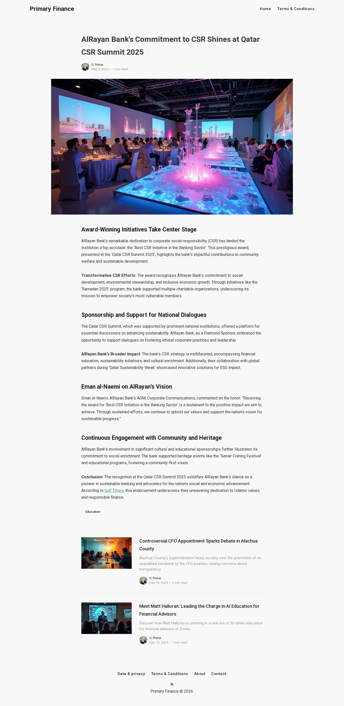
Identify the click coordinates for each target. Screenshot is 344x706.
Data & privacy (131, 674)
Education (92, 512)
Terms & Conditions (295, 9)
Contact (218, 674)
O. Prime (97, 64)
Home (265, 9)
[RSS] (172, 684)
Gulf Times (114, 490)
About (199, 674)
